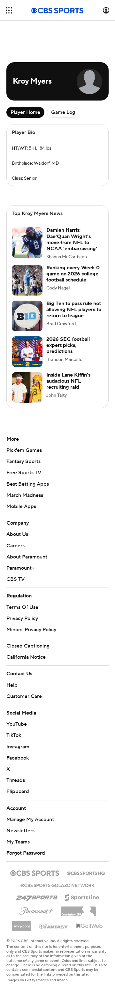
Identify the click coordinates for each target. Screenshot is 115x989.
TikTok (13, 735)
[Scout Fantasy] (53, 926)
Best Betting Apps (27, 484)
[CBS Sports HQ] (86, 872)
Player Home (25, 112)
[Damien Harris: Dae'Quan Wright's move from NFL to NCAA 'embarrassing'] (27, 242)
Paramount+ (20, 568)
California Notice (26, 657)
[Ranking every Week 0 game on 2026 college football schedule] (27, 280)
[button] (9, 10)
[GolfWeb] (89, 926)
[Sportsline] (82, 896)
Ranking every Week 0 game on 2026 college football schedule (73, 274)
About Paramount (26, 557)
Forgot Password (25, 853)
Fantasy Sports (23, 461)
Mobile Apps (21, 506)
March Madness (24, 495)
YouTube (16, 724)
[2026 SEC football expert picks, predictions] (27, 351)
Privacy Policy (22, 618)
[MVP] (21, 924)
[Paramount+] (36, 910)
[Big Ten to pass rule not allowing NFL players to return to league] (27, 316)
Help (12, 685)
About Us (17, 534)
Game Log (63, 112)
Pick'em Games (24, 450)
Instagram (17, 747)
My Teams (18, 842)
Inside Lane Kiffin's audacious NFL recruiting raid (68, 381)
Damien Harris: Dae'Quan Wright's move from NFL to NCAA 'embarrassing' (71, 239)
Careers (15, 546)
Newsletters (20, 831)
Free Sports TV (23, 472)
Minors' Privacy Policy (31, 629)
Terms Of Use (22, 607)
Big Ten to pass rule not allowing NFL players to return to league (73, 309)
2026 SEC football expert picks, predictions (68, 345)
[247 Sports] (36, 896)
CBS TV (15, 579)
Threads (15, 780)
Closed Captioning (28, 646)
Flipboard (17, 791)
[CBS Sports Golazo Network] (57, 884)
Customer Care (24, 696)
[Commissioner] (78, 909)
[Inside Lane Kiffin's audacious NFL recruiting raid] (27, 387)
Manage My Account (30, 819)
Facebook (17, 758)
